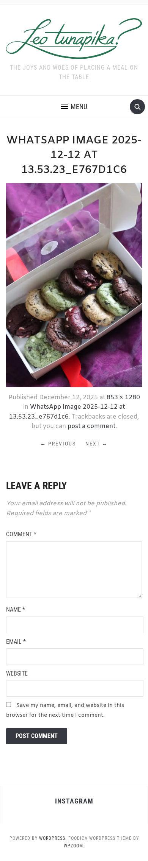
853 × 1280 (123, 398)
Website (17, 673)
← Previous (58, 444)
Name (15, 609)
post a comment (91, 426)
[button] (74, 106)
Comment (21, 534)
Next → (96, 444)
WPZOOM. (74, 846)
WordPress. (53, 838)
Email (16, 641)
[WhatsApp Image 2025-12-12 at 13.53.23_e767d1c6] (74, 284)
